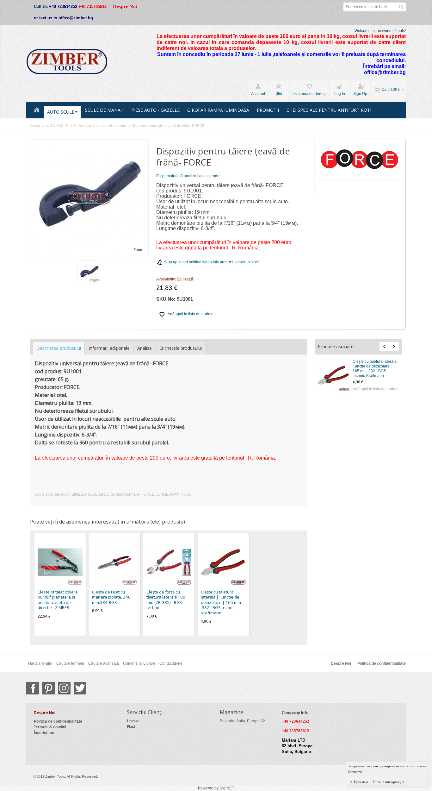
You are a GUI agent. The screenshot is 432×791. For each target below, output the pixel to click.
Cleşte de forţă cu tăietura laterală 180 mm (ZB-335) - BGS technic (165, 600)
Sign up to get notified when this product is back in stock (212, 262)
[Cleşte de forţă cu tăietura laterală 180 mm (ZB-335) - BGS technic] (168, 562)
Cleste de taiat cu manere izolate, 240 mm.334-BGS (111, 597)
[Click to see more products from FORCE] (359, 159)
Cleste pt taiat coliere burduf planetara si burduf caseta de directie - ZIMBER (58, 600)
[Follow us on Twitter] (80, 688)
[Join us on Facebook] (32, 688)
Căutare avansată (103, 663)
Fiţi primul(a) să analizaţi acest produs (188, 176)
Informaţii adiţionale (109, 348)
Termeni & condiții (50, 727)
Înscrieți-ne (44, 733)
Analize (144, 348)
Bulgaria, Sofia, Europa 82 (242, 721)
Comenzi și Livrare (139, 663)
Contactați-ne (170, 663)
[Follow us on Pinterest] (48, 688)
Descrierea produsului (58, 348)
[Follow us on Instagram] (64, 688)
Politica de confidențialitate (381, 663)
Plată (131, 727)
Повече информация (388, 782)
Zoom (138, 250)
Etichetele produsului (180, 348)
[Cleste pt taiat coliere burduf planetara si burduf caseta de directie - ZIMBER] (60, 562)
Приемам (360, 782)
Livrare (133, 721)
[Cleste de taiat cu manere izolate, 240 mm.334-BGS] (114, 562)
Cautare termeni (70, 663)
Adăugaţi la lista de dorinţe (375, 389)
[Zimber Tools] (67, 62)
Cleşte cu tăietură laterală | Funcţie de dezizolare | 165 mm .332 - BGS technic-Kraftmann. (375, 368)
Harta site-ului (40, 663)
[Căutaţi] (401, 7)
